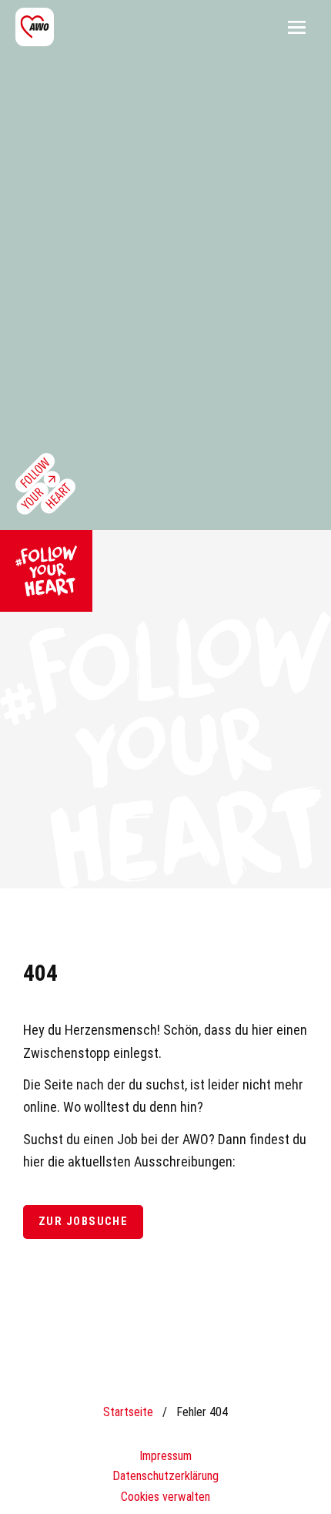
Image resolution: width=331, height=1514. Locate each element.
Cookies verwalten (165, 1496)
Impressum (165, 1456)
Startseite (128, 1412)
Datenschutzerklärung (165, 1476)
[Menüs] (296, 27)
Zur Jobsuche (83, 1221)
